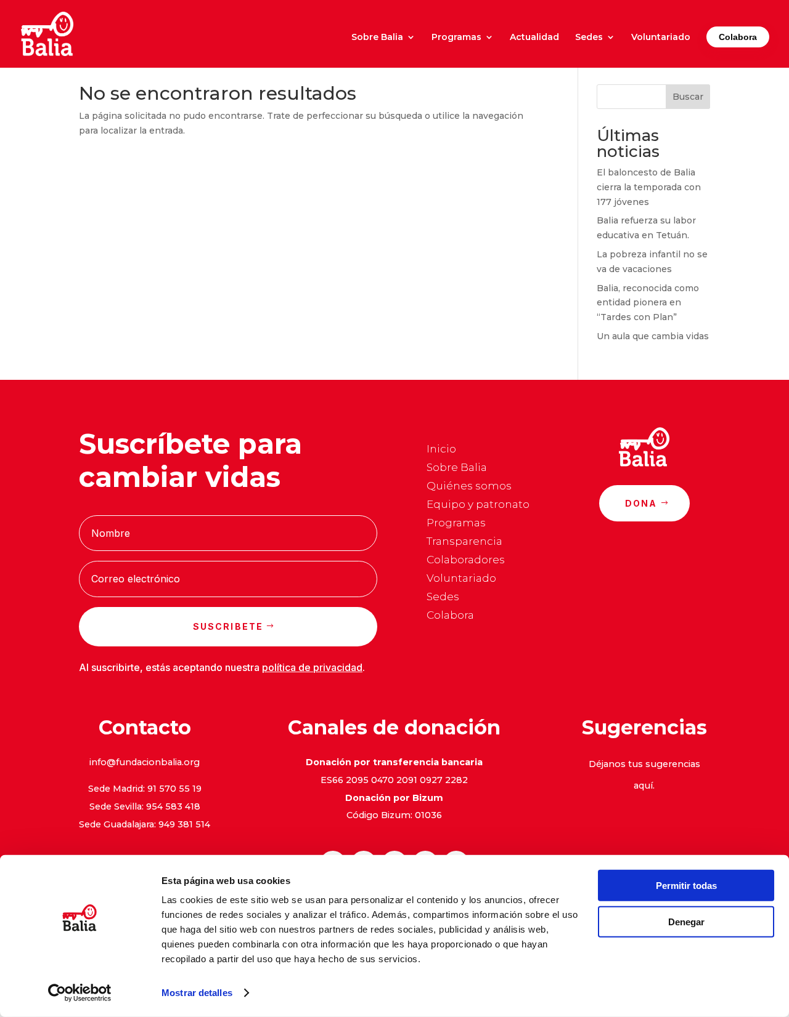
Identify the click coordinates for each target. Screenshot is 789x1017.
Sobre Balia (377, 37)
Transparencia (464, 542)
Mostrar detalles (196, 992)
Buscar (687, 96)
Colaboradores (466, 560)
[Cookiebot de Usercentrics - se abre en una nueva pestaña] (80, 993)
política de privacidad (312, 667)
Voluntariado (660, 37)
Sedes (589, 37)
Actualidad (534, 37)
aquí (643, 785)
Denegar (686, 921)
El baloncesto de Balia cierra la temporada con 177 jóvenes (649, 187)
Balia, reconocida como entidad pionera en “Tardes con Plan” (648, 303)
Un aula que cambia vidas (653, 336)
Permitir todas (686, 885)
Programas (456, 37)
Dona (641, 503)
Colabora (738, 37)
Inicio (441, 449)
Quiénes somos (469, 486)
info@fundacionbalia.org (144, 762)
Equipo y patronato (478, 505)
